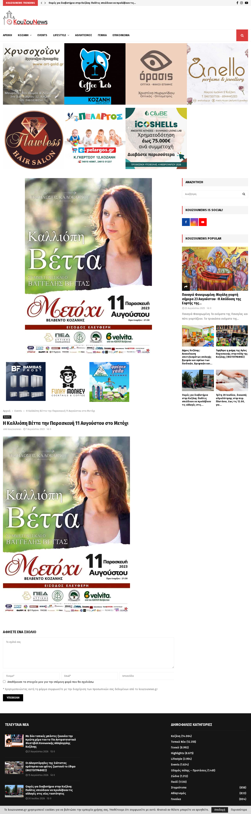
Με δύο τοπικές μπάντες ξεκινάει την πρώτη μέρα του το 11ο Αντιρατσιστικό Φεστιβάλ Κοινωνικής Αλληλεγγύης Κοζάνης (50, 741)
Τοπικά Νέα (178, 742)
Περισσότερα (239, 810)
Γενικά (102, 35)
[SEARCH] (244, 194)
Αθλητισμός (83, 35)
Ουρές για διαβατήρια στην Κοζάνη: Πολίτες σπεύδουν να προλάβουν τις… (92, 2)
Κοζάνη (23, 35)
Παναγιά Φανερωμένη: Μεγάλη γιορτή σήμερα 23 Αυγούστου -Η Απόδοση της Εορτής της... (211, 299)
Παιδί (174, 782)
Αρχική (7, 35)
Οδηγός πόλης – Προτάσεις (188, 770)
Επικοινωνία (121, 35)
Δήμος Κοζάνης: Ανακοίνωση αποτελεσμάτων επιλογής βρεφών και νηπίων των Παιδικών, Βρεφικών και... (197, 357)
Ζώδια (175, 776)
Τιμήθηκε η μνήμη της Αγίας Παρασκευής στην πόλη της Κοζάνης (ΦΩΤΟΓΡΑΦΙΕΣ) (232, 354)
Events (42, 35)
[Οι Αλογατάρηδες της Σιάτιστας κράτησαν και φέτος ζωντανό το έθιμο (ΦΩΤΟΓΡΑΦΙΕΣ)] (14, 767)
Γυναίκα (176, 799)
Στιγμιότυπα (178, 787)
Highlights (177, 753)
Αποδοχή (219, 809)
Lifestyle (59, 35)
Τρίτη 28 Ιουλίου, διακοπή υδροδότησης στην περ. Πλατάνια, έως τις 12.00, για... (231, 399)
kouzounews (14, 429)
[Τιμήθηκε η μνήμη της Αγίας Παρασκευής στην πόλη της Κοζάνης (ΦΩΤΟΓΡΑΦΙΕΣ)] (232, 336)
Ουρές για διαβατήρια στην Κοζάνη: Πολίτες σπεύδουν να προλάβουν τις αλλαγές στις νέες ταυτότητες (49, 790)
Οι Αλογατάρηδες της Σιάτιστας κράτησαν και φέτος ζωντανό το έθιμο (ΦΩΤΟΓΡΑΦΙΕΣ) (50, 766)
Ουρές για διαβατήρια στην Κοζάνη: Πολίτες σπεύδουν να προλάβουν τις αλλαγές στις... (196, 399)
